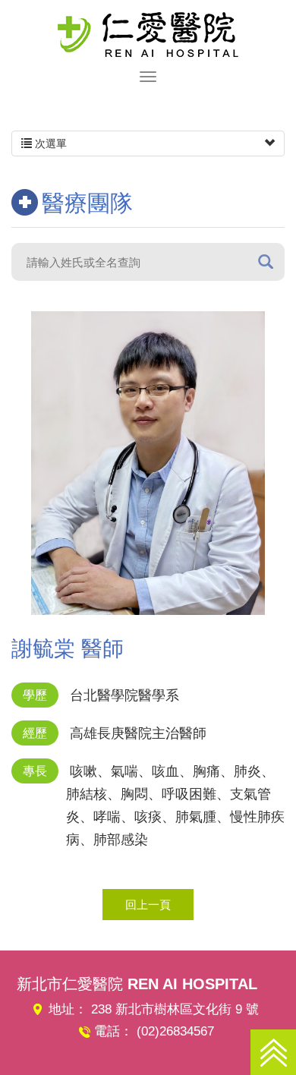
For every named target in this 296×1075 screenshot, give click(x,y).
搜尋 (265, 261)
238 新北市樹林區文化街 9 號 (175, 1009)
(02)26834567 (175, 1031)
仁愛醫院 (148, 34)
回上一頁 (148, 904)
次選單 (49, 143)
